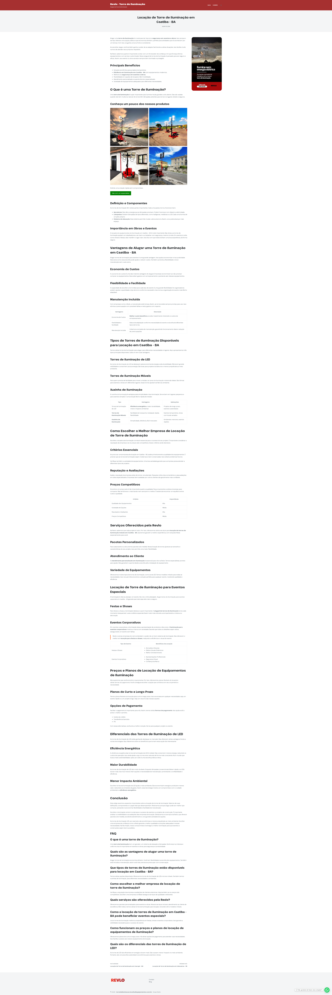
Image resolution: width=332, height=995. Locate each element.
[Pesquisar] (221, 5)
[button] (327, 990)
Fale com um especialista (120, 193)
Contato (215, 5)
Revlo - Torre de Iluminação (127, 4)
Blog (209, 5)
